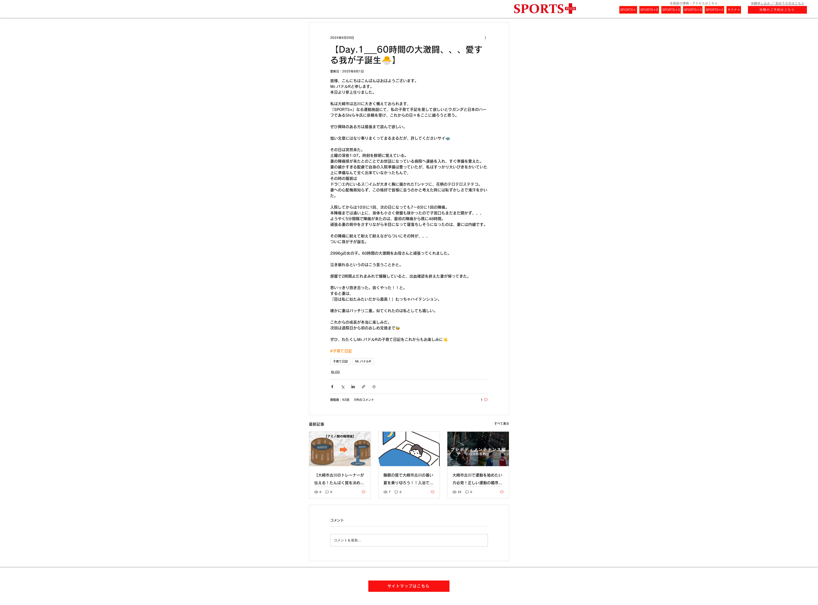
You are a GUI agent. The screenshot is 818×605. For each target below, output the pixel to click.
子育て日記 (340, 361)
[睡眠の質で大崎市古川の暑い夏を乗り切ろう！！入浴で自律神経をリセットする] (409, 449)
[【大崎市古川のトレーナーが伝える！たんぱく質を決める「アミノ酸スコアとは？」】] (340, 449)
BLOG (335, 372)
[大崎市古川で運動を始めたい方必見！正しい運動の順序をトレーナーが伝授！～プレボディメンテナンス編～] (478, 449)
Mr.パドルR (363, 361)
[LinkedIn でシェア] (353, 387)
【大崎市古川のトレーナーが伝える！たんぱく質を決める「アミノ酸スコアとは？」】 (339, 480)
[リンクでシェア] (363, 387)
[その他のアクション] (485, 37)
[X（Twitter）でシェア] (343, 387)
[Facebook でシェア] (332, 387)
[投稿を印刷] (374, 387)
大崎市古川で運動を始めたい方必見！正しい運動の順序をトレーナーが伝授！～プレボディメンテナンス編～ (477, 480)
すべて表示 (501, 423)
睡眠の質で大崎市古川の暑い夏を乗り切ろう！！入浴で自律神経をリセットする (408, 480)
